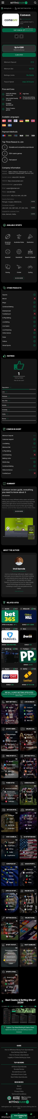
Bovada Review (19, 1069)
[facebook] (21, 36)
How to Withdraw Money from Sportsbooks (19, 1050)
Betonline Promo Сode (19, 1074)
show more (19, 511)
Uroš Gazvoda (26, 19)
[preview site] (19, 1015)
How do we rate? (19, 380)
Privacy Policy (19, 1091)
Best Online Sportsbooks (19, 1077)
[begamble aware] (26, 1098)
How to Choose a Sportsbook (19, 1055)
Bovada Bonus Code (19, 1072)
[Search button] (35, 2)
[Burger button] (3, 3)
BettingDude (8, 8)
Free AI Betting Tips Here (20, 1116)
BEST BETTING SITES (24, 8)
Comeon (25, 15)
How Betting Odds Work (19, 1052)
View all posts (19, 591)
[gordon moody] (16, 1098)
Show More (19, 278)
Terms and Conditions (19, 1094)
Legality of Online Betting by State (19, 1057)
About (19, 1086)
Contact (19, 1089)
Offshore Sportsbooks (19, 1067)
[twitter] (16, 36)
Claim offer (19, 55)
